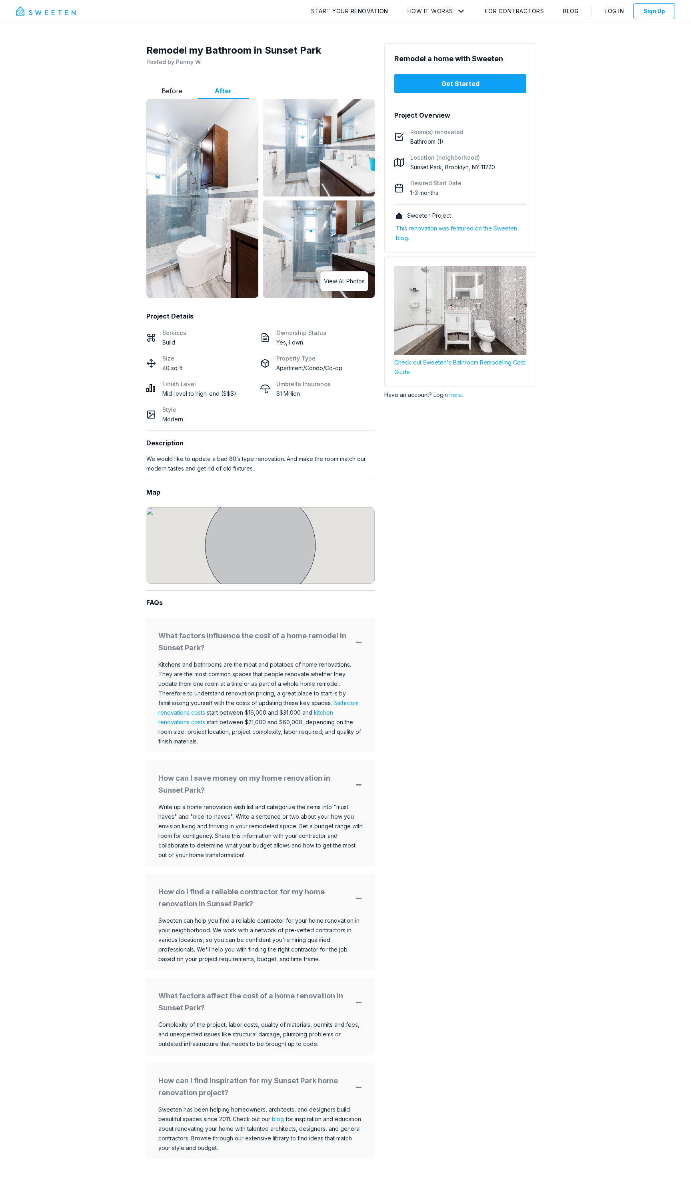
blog (278, 1119)
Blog (571, 11)
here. (456, 394)
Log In (614, 11)
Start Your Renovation (349, 11)
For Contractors (514, 11)
